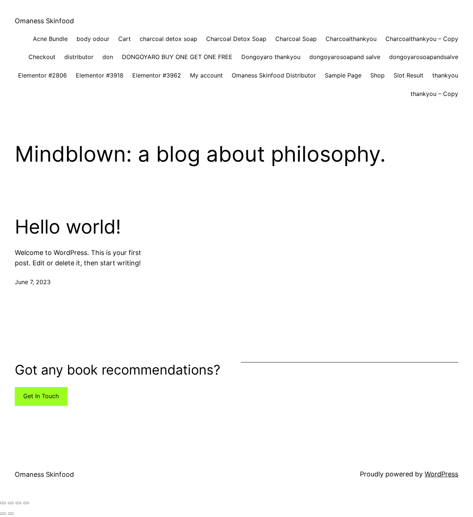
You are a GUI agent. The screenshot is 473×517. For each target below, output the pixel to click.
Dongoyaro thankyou (270, 57)
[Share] (18, 503)
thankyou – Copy (434, 93)
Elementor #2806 (42, 75)
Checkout (41, 57)
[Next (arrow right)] (11, 514)
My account (206, 75)
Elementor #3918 (99, 75)
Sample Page (343, 75)
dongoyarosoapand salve (344, 57)
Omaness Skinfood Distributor (274, 75)
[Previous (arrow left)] (3, 514)
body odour (92, 38)
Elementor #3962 (156, 75)
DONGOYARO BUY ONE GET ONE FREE (177, 57)
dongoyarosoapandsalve (423, 57)
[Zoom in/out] (3, 503)
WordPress (441, 474)
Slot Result (408, 75)
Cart (124, 38)
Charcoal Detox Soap (236, 38)
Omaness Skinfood (44, 21)
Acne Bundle (50, 38)
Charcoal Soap (296, 38)
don (107, 57)
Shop (377, 75)
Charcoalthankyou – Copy (421, 38)
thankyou (445, 75)
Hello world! (68, 227)
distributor (78, 57)
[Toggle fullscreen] (11, 503)
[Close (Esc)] (26, 503)
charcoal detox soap (168, 38)
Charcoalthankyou (351, 38)
